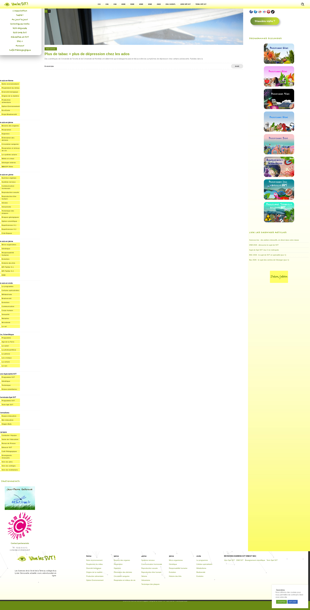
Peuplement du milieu (10, 88)
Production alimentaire (94, 576)
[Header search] (302, 4)
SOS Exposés (20, 28)
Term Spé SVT (7, 405)
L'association (20, 10)
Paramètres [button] (280, 590)
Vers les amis (7, 462)
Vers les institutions (10, 470)
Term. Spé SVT (200, 4)
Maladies (5, 318)
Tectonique (6, 385)
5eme (132, 4)
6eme (123, 4)
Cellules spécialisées (10, 290)
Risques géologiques (10, 217)
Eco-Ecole (6, 110)
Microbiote (6, 322)
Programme (6, 338)
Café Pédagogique (20, 50)
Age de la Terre (8, 342)
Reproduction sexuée (10, 192)
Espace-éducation (9, 416)
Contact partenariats (20, 543)
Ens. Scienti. (170, 4)
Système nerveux (9, 182)
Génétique (6, 249)
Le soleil (5, 346)
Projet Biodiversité (9, 114)
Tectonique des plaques (150, 584)
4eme (141, 4)
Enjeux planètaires (9, 389)
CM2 (115, 4)
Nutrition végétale (9, 178)
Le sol (4, 326)
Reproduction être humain (151, 572)
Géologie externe (9, 162)
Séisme (5, 203)
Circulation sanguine (10, 144)
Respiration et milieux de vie (124, 580)
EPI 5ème (7, 166)
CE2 (99, 4)
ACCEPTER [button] (281, 602)
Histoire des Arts (8, 263)
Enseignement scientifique (255, 560)
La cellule (6, 362)
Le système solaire (9, 154)
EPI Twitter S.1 (8, 267)
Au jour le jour (20, 19)
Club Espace (7, 233)
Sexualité (5, 314)
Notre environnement (10, 84)
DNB (3, 275)
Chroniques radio (20, 24)
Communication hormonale (151, 564)
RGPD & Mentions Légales (139, 601)
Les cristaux (7, 358)
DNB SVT (240, 560)
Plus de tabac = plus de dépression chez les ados (87, 54)
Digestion (6, 134)
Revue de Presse (9, 443)
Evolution (5, 259)
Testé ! (19, 15)
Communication (8, 306)
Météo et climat (8, 158)
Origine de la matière (10, 96)
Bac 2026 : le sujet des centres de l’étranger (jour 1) (269, 260)
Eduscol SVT (7, 447)
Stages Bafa (7, 424)
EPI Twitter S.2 (8, 271)
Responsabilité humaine (178, 568)
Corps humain (7, 310)
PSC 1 (20, 41)
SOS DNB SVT (20, 32)
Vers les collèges (9, 466)
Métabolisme (7, 294)
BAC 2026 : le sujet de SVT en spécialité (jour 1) (267, 255)
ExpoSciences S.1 (9, 225)
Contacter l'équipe (9, 435)
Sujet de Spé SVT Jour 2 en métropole (264, 250)
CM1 (107, 4)
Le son (4, 366)
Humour (20, 45)
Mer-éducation (7, 420)
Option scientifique (9, 221)
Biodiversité (7, 298)
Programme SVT (8, 377)
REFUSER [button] (292, 602)
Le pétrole (6, 354)
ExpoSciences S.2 (9, 229)
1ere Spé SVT (185, 4)
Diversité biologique (10, 92)
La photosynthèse (9, 350)
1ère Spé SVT (229, 560)
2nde (159, 4)
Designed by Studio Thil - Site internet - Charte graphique (168, 601)
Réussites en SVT (20, 37)
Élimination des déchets (123, 572)
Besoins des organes (10, 126)
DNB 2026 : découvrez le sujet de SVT (264, 245)
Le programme (7, 286)
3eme (150, 4)
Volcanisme (6, 207)
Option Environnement (11, 106)
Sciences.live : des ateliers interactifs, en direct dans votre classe (274, 240)
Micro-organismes (9, 245)
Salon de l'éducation (10, 439)
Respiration (6, 130)
